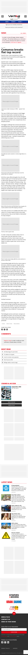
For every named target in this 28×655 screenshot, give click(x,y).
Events (13, 21)
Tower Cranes (9, 323)
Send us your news (8, 622)
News (6, 21)
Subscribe (14, 632)
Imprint (15, 648)
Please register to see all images (10, 101)
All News (23, 33)
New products (16, 323)
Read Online (11, 402)
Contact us (5, 619)
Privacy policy (5, 648)
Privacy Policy (4, 636)
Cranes (3, 323)
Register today (7, 340)
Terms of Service (12, 636)
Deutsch (16, 19)
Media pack (11, 405)
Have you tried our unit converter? (14, 27)
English (11, 19)
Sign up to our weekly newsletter (14, 24)
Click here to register (16, 42)
